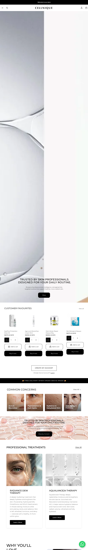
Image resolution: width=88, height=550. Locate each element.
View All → (77, 389)
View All (78, 447)
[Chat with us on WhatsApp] (82, 544)
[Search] (7, 7)
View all (81, 308)
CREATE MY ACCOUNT (44, 368)
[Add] (18, 326)
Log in (53, 373)
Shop (44, 295)
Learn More (17, 522)
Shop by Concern (44, 434)
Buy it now (12, 353)
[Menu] (2, 7)
